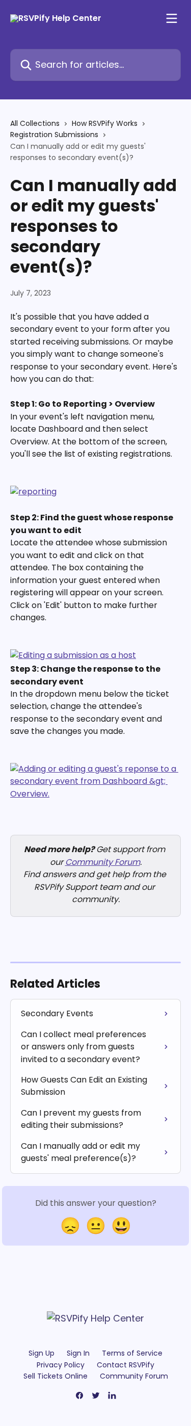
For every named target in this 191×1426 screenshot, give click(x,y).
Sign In (78, 1353)
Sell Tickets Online (55, 1376)
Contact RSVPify (125, 1365)
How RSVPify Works (105, 123)
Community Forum (102, 862)
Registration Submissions (54, 134)
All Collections (35, 123)
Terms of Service (132, 1353)
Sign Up (41, 1353)
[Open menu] (171, 18)
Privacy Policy (61, 1365)
